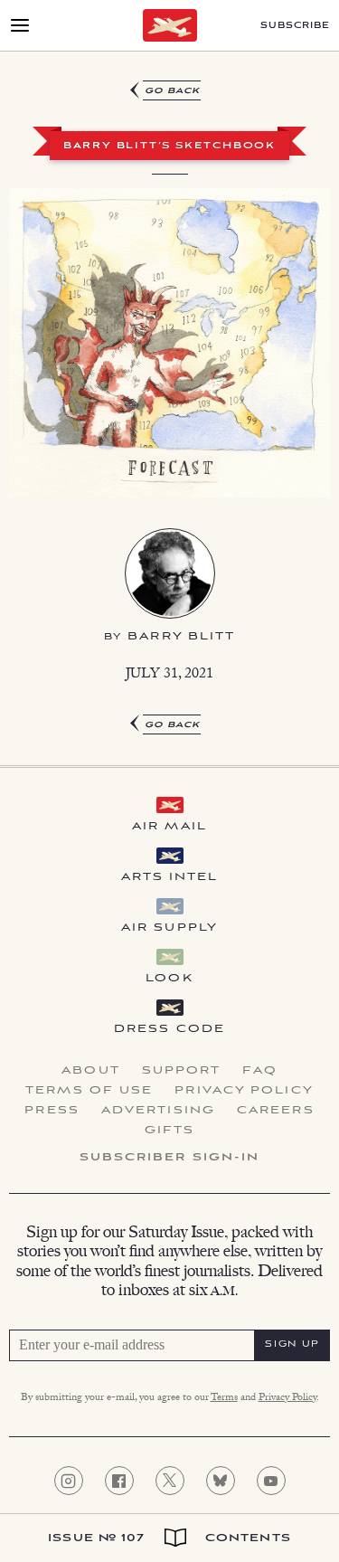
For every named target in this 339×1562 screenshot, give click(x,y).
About (90, 1071)
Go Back (172, 91)
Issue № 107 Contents (169, 1538)
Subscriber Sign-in (170, 1157)
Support (181, 1071)
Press (52, 1110)
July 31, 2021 (169, 675)
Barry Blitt (181, 636)
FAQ (259, 1071)
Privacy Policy (243, 1090)
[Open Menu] (20, 25)
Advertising (158, 1110)
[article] (169, 408)
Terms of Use (89, 1090)
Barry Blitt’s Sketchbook (169, 146)
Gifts (170, 1130)
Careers (276, 1110)
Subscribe (295, 26)
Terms (224, 1398)
